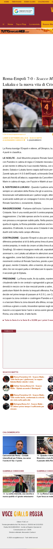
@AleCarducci (34, 140)
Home (6, 2)
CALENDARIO (43, 2)
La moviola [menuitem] (34, 24)
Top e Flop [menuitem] (21, 24)
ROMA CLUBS (29, 2)
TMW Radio (16, 2)
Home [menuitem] (10, 24)
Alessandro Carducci (13, 140)
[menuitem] (3, 24)
